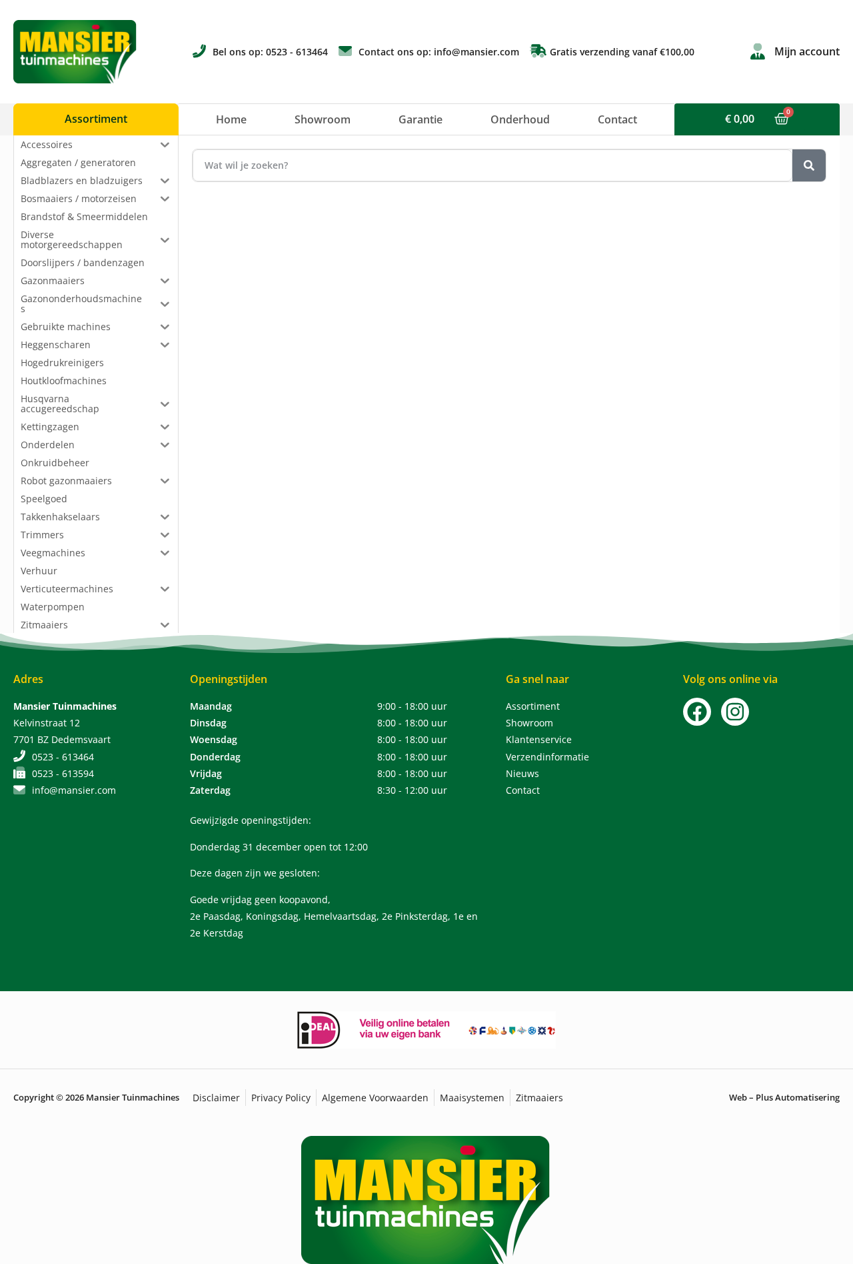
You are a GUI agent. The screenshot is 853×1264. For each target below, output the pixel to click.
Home (231, 119)
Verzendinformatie (547, 756)
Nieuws (522, 773)
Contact (617, 119)
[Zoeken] (809, 165)
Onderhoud (520, 119)
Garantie (420, 119)
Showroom (323, 119)
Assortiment (533, 706)
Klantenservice (539, 739)
